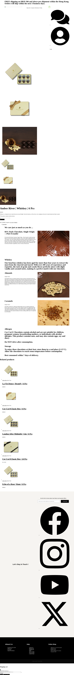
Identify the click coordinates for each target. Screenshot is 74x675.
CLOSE (1, 673)
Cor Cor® (12, 222)
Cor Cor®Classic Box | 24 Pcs (14, 459)
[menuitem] (29, 7)
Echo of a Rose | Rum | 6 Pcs (14, 484)
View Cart (1, 674)
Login (51, 49)
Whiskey (15, 222)
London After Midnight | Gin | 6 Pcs (17, 434)
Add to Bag (2, 219)
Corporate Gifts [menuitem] (33, 7)
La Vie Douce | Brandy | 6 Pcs (14, 384)
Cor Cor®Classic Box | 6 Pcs (14, 409)
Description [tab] (4, 224)
